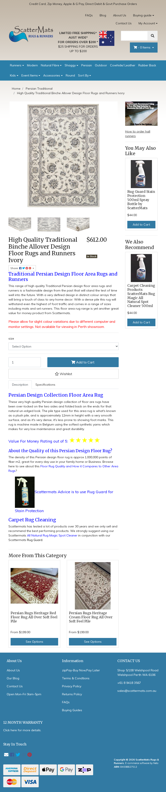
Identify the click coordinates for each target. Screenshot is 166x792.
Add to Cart (84, 362)
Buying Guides (72, 710)
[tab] (20, 384)
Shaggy (70, 65)
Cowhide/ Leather (122, 65)
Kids (13, 75)
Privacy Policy (71, 686)
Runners (15, 65)
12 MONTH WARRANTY (23, 722)
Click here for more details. (22, 730)
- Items (144, 47)
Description (20, 385)
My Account (147, 23)
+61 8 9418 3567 (129, 683)
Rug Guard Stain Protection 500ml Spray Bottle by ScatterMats (141, 200)
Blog (103, 15)
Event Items (29, 75)
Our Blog (13, 678)
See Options (34, 642)
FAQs (89, 15)
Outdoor (101, 65)
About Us (119, 15)
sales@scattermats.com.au (136, 691)
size (11, 338)
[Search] (153, 36)
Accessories (51, 75)
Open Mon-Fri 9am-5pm (24, 694)
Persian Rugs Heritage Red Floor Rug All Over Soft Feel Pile (34, 617)
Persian (86, 65)
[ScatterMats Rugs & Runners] (31, 34)
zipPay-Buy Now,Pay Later (81, 670)
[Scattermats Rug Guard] (25, 492)
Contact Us (124, 23)
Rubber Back (147, 65)
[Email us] (6, 754)
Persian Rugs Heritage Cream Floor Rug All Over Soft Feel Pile (91, 617)
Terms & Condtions (75, 678)
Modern (32, 65)
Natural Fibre (50, 65)
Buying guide (142, 15)
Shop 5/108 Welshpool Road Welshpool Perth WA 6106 (137, 672)
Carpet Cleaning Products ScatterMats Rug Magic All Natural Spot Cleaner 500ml (141, 296)
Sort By (83, 75)
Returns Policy (72, 694)
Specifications (45, 385)
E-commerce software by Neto (141, 763)
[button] (63, 374)
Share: (14, 268)
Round (70, 75)
